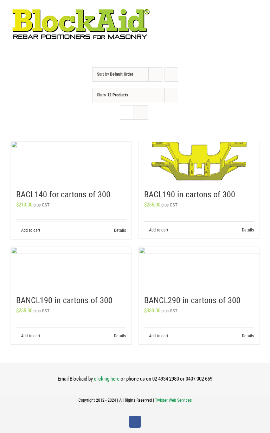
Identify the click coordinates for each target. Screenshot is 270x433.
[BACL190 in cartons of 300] (199, 161)
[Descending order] (171, 74)
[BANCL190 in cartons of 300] (71, 267)
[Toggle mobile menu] (256, 10)
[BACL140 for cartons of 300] (71, 161)
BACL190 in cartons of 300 (189, 194)
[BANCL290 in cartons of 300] (199, 267)
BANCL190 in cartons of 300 (64, 300)
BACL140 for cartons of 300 (63, 194)
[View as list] (141, 112)
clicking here (107, 379)
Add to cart (30, 230)
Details (120, 230)
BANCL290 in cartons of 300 (192, 300)
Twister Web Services (173, 400)
